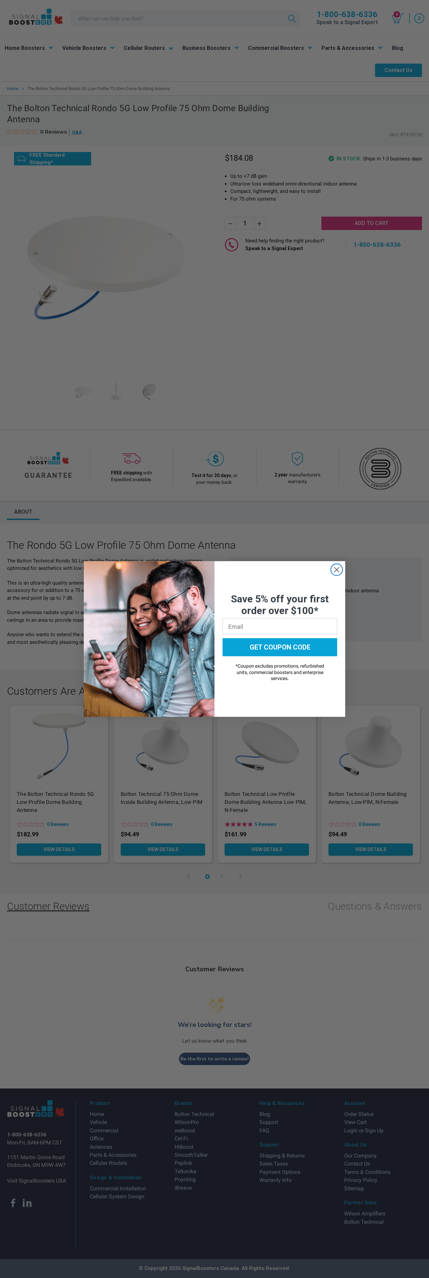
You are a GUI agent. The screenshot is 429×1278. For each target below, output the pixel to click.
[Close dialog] (337, 570)
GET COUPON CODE (280, 647)
